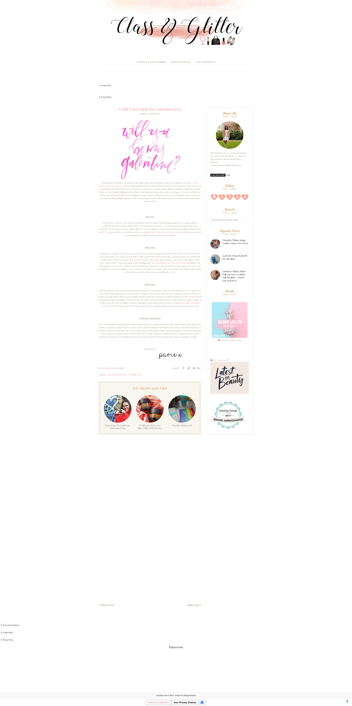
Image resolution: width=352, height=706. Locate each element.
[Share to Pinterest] (194, 368)
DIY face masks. (108, 232)
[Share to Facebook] (183, 368)
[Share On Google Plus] (199, 368)
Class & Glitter (169, 695)
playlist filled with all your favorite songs (162, 232)
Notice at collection (158, 702)
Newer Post (107, 605)
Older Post (193, 605)
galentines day (117, 374)
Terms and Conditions (11, 625)
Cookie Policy (106, 85)
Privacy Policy (106, 97)
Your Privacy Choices (185, 702)
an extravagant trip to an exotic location (170, 263)
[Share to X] (188, 368)
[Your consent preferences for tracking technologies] (347, 701)
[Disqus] (149, 482)
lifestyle (135, 374)
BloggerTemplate (190, 695)
